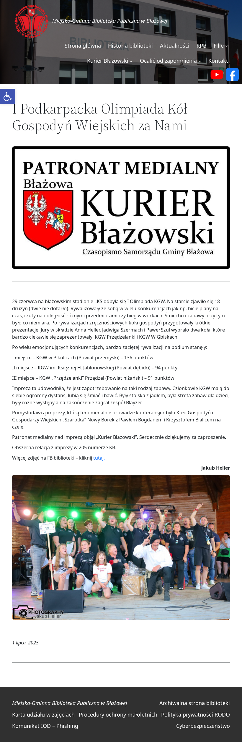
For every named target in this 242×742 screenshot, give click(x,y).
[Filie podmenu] (226, 46)
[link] (7, 96)
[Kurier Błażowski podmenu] (131, 61)
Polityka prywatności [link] (187, 714)
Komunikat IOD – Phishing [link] (45, 725)
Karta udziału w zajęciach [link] (43, 714)
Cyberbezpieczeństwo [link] (203, 725)
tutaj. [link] (99, 458)
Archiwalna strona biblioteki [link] (194, 703)
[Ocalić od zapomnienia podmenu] (199, 61)
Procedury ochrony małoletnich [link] (118, 714)
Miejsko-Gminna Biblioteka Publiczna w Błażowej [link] (109, 20)
